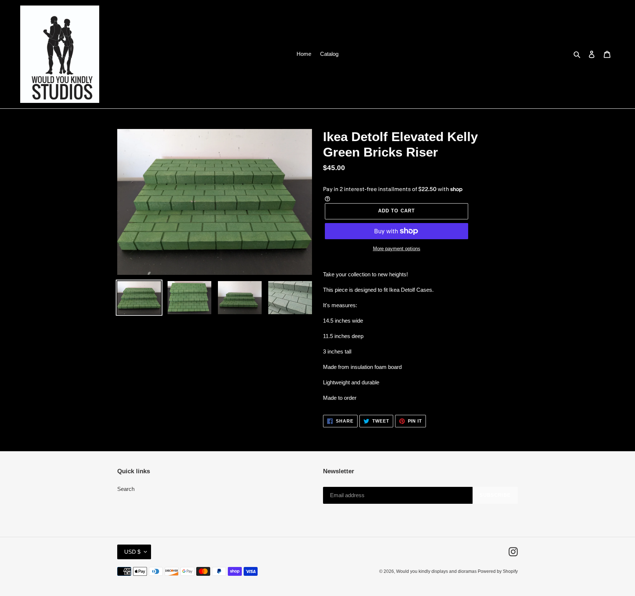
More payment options (396, 248)
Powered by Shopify (498, 571)
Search (125, 489)
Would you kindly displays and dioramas (437, 571)
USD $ (132, 552)
